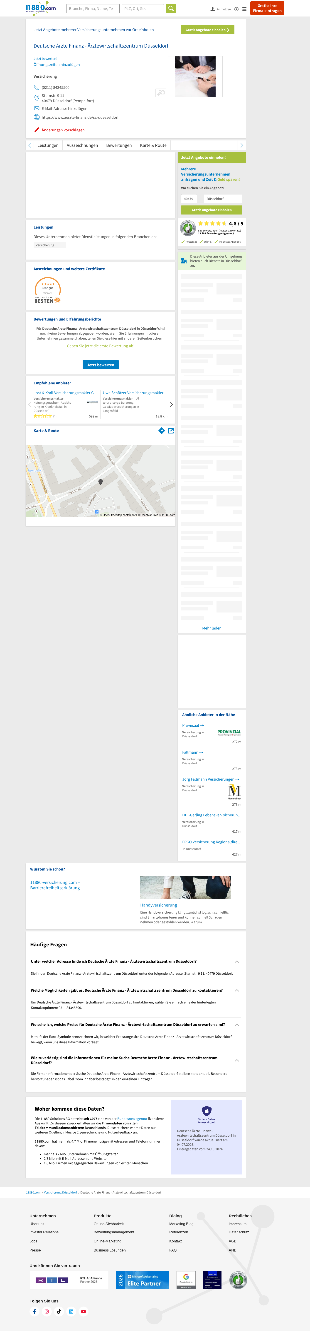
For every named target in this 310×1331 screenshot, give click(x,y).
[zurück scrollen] (30, 145)
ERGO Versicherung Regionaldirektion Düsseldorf (211, 841)
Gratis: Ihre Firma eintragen (267, 8)
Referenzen (178, 1232)
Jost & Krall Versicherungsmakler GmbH (66, 392)
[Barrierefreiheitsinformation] (238, 8)
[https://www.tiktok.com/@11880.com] (59, 1312)
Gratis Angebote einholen (206, 29)
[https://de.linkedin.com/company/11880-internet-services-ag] (71, 1312)
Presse (35, 1250)
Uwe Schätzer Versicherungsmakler (133, 392)
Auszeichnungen (82, 145)
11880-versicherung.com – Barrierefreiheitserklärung (55, 884)
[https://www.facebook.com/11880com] (34, 1312)
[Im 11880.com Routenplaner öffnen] (161, 429)
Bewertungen (119, 145)
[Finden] (171, 8)
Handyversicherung (158, 905)
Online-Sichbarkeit (109, 1224)
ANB (232, 1250)
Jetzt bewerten (100, 364)
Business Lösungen (110, 1250)
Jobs (33, 1241)
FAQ (173, 1250)
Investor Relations (44, 1232)
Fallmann (190, 752)
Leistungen (48, 145)
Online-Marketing (107, 1241)
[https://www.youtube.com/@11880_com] (84, 1312)
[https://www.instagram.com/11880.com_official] (47, 1312)
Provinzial (190, 725)
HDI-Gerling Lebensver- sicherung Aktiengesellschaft (211, 814)
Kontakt (175, 1241)
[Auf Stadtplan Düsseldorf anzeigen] (171, 430)
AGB (232, 1241)
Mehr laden (211, 628)
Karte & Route (153, 145)
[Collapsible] (237, 961)
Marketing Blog (181, 1224)
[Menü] (246, 8)
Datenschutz (239, 1232)
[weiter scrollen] (242, 145)
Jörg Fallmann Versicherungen (208, 779)
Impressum (237, 1224)
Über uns (37, 1224)
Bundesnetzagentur (132, 1118)
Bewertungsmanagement (114, 1232)
